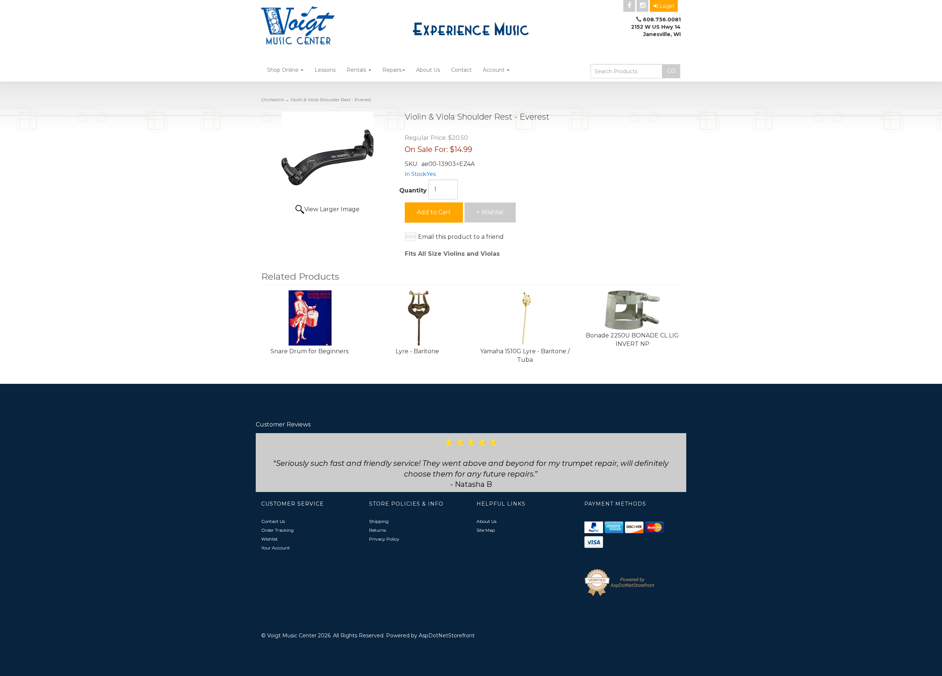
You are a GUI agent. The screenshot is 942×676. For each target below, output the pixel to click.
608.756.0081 (662, 19)
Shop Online (283, 70)
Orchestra (272, 99)
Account (494, 70)
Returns (377, 530)
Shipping (379, 521)
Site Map (486, 530)
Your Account (275, 548)
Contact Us (273, 521)
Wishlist (269, 539)
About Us (428, 70)
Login (666, 6)
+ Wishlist (490, 212)
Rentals (357, 70)
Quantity (413, 190)
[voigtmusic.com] (327, 26)
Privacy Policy (384, 539)
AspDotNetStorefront (447, 635)
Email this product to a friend (461, 236)
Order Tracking (277, 530)
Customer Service (292, 503)
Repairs (391, 70)
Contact (461, 70)
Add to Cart (434, 212)
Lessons (325, 70)
